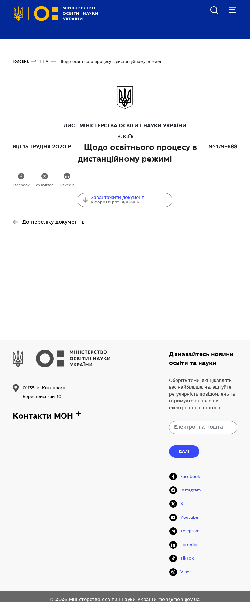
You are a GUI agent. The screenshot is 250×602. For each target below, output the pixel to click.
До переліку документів (53, 222)
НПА (44, 61)
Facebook (21, 185)
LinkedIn (67, 185)
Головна (21, 61)
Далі (184, 451)
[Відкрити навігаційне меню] (232, 10)
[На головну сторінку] (56, 15)
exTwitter (44, 185)
